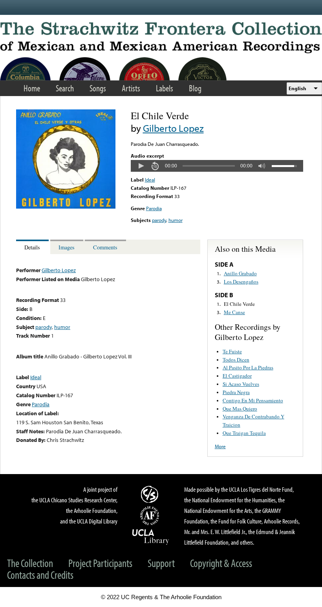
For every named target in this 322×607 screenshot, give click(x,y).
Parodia (154, 208)
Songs (98, 88)
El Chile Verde (239, 303)
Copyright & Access (221, 563)
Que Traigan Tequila (244, 432)
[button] (141, 166)
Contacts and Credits (40, 575)
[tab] (33, 247)
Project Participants (100, 563)
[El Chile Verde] (65, 207)
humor (175, 220)
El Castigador (237, 375)
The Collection (30, 563)
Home (32, 88)
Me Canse (234, 312)
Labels (164, 88)
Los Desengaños (241, 281)
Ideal (150, 179)
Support (161, 563)
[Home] (161, 37)
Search (65, 88)
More (220, 446)
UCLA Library (150, 536)
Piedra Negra (236, 392)
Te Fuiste (232, 351)
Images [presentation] (67, 247)
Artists (131, 88)
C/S (150, 494)
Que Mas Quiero (240, 408)
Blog (195, 88)
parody (159, 220)
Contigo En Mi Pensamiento (253, 400)
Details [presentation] (32, 247)
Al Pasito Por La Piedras (248, 367)
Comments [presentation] (105, 247)
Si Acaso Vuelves (241, 383)
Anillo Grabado (240, 273)
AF (150, 515)
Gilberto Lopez (173, 128)
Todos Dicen (236, 359)
